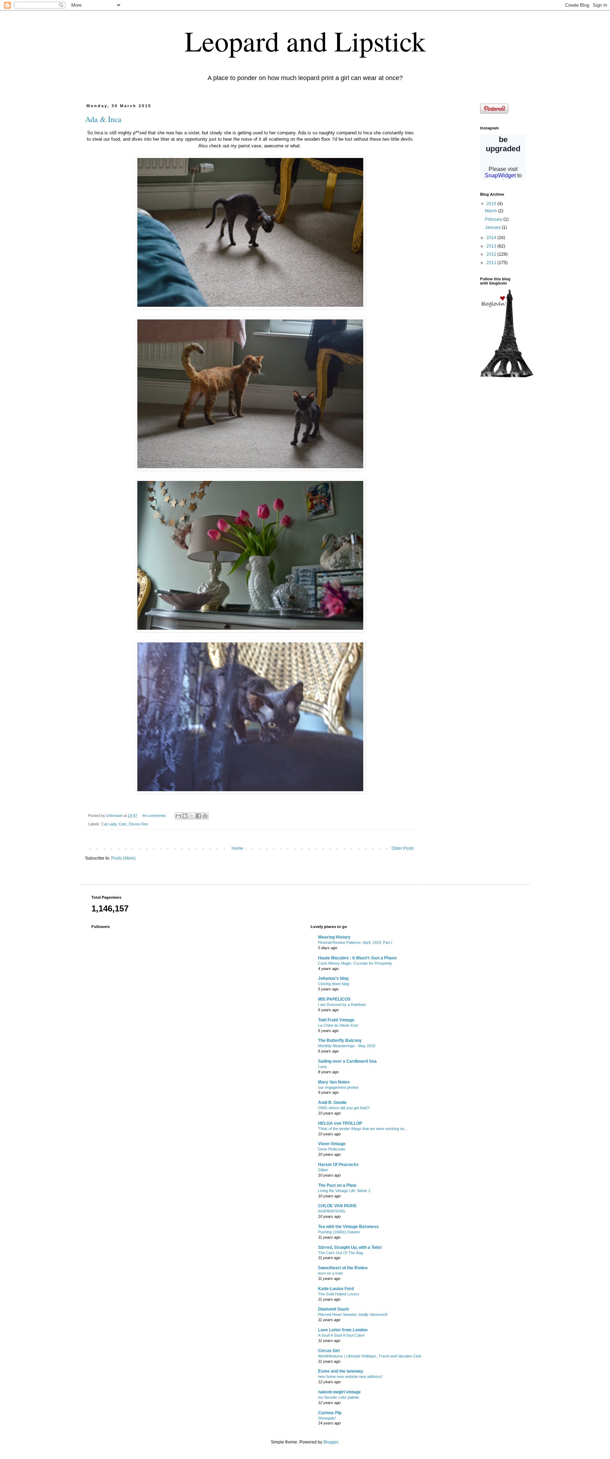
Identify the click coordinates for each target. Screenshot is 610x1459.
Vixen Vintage (332, 1143)
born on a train (330, 1273)
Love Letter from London (342, 1329)
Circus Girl (329, 1350)
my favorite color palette (338, 1397)
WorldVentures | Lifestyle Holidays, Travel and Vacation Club (369, 1356)
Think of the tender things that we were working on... (362, 1129)
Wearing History (334, 937)
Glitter (323, 1170)
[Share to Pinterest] (205, 815)
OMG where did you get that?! (344, 1108)
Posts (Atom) (123, 858)
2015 (491, 203)
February (494, 219)
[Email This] (178, 815)
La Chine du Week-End (338, 1025)
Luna (322, 1066)
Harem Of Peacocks (338, 1164)
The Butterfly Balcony (340, 1040)
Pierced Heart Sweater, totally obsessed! (353, 1314)
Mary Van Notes (334, 1082)
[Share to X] (191, 815)
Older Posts (402, 848)
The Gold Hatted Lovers (338, 1294)
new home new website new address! (350, 1376)
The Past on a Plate (337, 1185)
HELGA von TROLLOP (340, 1123)
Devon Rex (138, 824)
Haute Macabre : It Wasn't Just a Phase (357, 958)
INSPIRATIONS (331, 1211)
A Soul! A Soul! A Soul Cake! (341, 1335)
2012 (491, 254)
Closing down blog (333, 984)
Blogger (330, 1442)
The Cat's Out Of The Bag (340, 1253)
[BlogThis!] (185, 815)
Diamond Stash (333, 1309)
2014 (491, 237)
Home (237, 848)
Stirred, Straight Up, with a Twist (350, 1247)
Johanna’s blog (333, 978)
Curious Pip (329, 1412)
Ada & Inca (103, 119)
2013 (491, 246)
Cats (123, 824)
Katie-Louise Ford (336, 1288)
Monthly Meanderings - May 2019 (346, 1046)
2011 (491, 262)
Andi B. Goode (332, 1102)
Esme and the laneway (340, 1371)
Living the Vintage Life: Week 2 (344, 1191)
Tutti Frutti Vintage (336, 1020)
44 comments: (155, 815)
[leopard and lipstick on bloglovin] (506, 375)
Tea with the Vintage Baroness (348, 1226)
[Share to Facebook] (198, 815)
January (493, 227)
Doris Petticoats (331, 1149)
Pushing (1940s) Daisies (339, 1232)
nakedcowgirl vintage (339, 1392)
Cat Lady (108, 824)
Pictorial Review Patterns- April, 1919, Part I (355, 942)
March (491, 210)
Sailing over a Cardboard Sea (347, 1061)
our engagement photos (338, 1087)
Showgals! (327, 1418)
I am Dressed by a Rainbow (342, 1004)
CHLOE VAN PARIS (337, 1205)
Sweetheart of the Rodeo (342, 1267)
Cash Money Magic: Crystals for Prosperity (355, 963)
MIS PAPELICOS (334, 999)
